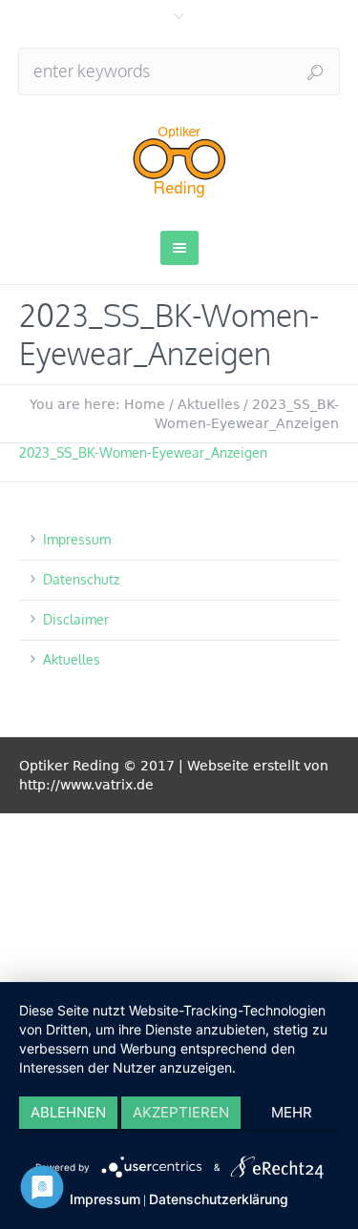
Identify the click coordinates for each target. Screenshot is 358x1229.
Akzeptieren (181, 1112)
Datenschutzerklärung (218, 1199)
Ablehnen (68, 1112)
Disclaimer (76, 619)
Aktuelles (209, 404)
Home (144, 404)
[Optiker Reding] (179, 160)
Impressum (77, 539)
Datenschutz (81, 579)
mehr (291, 1112)
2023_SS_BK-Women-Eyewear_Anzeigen (143, 452)
